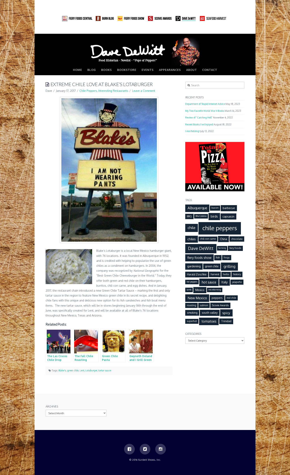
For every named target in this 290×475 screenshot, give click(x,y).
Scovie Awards (220, 305)
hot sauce (209, 282)
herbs (226, 274)
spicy (226, 313)
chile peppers (219, 228)
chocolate (237, 238)
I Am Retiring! (192, 131)
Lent (82, 370)
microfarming (214, 289)
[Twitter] (234, 29)
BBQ (189, 216)
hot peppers (192, 281)
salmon (204, 305)
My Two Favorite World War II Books (204, 110)
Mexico (199, 290)
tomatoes (208, 321)
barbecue (229, 208)
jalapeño (237, 282)
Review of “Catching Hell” (198, 117)
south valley (210, 312)
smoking (192, 312)
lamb (189, 289)
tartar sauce (104, 370)
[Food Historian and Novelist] (145, 51)
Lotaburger (91, 370)
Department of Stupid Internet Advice (205, 103)
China (223, 239)
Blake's (62, 370)
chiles (191, 239)
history (237, 274)
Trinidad (226, 321)
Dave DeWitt (200, 248)
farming (222, 248)
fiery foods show (199, 257)
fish (218, 257)
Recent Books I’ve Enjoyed (199, 124)
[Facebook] (226, 29)
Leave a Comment (143, 90)
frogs (227, 257)
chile (191, 227)
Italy (224, 282)
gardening (194, 266)
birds (214, 216)
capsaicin (228, 216)
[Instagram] (241, 29)
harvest (215, 274)
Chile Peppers (88, 90)
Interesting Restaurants (113, 90)
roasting (191, 305)
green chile (73, 370)
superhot (192, 321)
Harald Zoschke (197, 274)
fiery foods (235, 248)
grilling (229, 266)
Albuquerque (197, 208)
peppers (217, 297)
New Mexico (197, 298)
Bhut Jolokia (201, 216)
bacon (215, 207)
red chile (231, 297)
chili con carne (208, 238)
